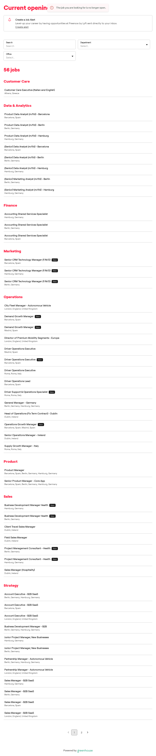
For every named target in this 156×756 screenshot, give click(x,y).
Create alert (21, 26)
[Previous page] (68, 732)
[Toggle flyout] (147, 45)
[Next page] (87, 732)
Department (85, 42)
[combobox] (80, 46)
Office (8, 54)
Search (9, 42)
